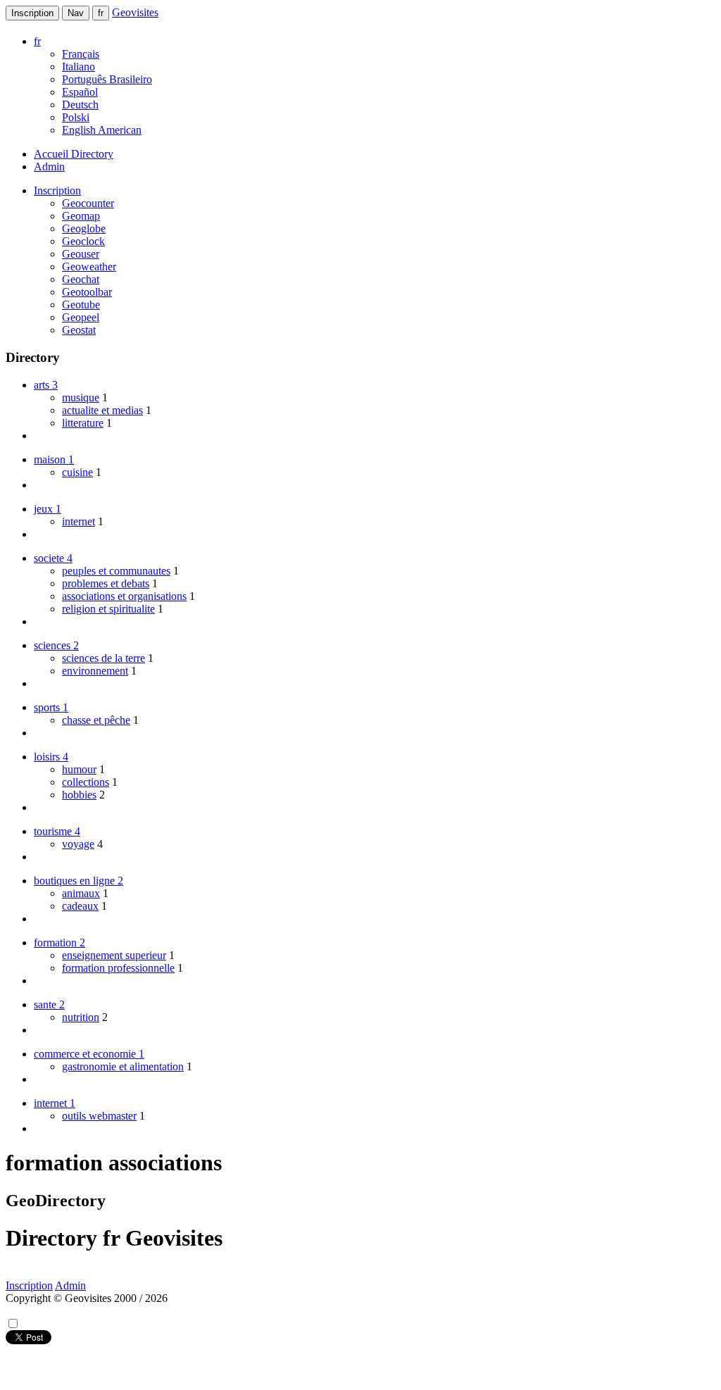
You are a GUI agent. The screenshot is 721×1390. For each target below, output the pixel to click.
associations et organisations (124, 596)
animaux (81, 893)
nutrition (80, 1017)
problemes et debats (105, 583)
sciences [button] (56, 645)
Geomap (81, 216)
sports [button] (51, 707)
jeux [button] (47, 509)
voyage (78, 844)
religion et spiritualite (108, 609)
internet (78, 521)
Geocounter (88, 203)
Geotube (81, 305)
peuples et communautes (116, 571)
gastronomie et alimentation (123, 1066)
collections (85, 782)
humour (79, 769)
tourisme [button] (57, 831)
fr (101, 13)
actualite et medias (102, 410)
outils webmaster (99, 1116)
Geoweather (89, 267)
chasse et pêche (96, 720)
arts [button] (46, 385)
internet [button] (54, 1103)
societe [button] (53, 558)
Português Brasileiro (107, 79)
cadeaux (80, 906)
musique (80, 397)
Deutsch (80, 105)
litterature (83, 423)
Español (80, 92)
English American (102, 130)
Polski (75, 117)
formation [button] (59, 942)
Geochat (80, 279)
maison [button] (54, 459)
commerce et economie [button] (89, 1054)
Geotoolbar (87, 292)
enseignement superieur (114, 955)
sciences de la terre (103, 658)
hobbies (79, 795)
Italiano (78, 67)
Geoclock (83, 241)
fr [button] (37, 41)
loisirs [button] (51, 757)
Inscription (32, 13)
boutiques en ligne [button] (78, 881)
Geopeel (80, 317)
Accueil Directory (73, 154)
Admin (49, 167)
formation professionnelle (118, 968)
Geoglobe (84, 228)
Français (80, 54)
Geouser (80, 254)
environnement (95, 671)
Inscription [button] (57, 190)
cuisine (77, 472)
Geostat (79, 330)
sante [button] (49, 1004)
